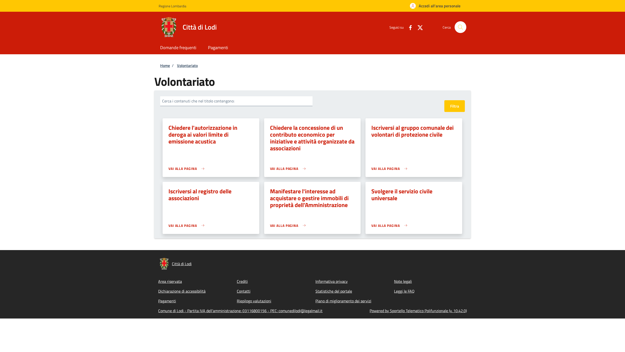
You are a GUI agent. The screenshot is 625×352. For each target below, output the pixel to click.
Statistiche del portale (333, 291)
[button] (435, 6)
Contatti (243, 291)
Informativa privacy (331, 281)
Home (165, 65)
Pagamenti (167, 301)
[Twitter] (418, 27)
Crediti (242, 281)
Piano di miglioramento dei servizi (343, 301)
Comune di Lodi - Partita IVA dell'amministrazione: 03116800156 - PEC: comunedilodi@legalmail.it (240, 311)
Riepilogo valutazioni (254, 301)
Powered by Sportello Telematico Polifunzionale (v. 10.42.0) (418, 311)
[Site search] (460, 27)
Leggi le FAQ (404, 291)
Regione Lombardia (172, 6)
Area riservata (170, 281)
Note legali (403, 281)
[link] (187, 168)
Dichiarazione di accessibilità (182, 291)
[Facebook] (408, 27)
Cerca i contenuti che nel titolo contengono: (198, 101)
